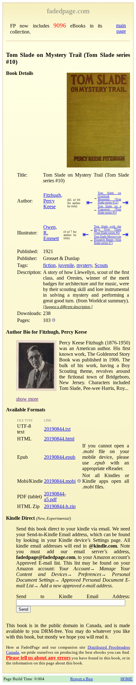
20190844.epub (59, 457)
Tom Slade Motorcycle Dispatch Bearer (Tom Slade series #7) (107, 240)
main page (121, 28)
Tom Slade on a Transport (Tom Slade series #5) (109, 209)
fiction (49, 265)
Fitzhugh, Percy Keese (52, 200)
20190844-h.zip (60, 506)
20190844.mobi (60, 481)
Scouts (101, 265)
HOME (127, 678)
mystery (84, 265)
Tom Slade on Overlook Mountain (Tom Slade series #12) (109, 197)
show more (27, 399)
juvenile (66, 265)
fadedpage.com (68, 11)
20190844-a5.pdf (55, 496)
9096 (59, 25)
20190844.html (59, 438)
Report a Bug (81, 678)
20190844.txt (57, 429)
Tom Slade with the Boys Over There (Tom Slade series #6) (107, 229)
